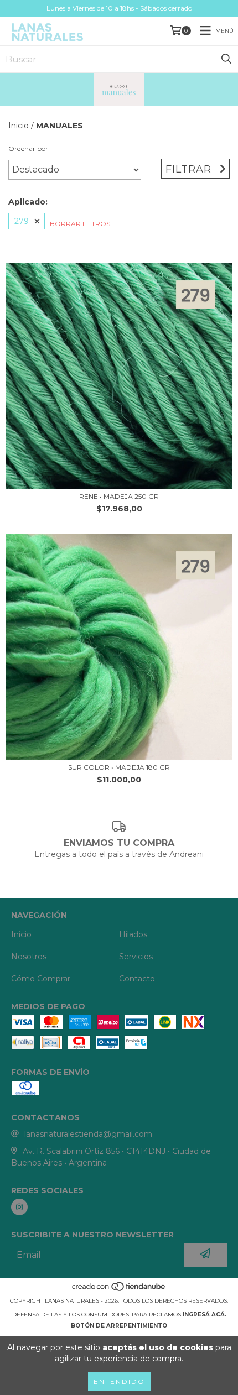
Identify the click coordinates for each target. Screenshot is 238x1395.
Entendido (119, 1381)
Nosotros (28, 957)
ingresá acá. (204, 1314)
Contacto (137, 979)
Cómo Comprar (40, 979)
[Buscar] (226, 59)
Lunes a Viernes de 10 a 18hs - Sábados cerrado (119, 8)
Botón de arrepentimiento (119, 1325)
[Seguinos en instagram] (19, 1207)
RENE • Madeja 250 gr (119, 496)
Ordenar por (28, 148)
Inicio (18, 125)
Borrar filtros (80, 224)
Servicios (136, 957)
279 (21, 221)
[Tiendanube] (119, 1289)
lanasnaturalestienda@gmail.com (88, 1134)
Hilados (133, 934)
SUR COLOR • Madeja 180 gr (119, 767)
